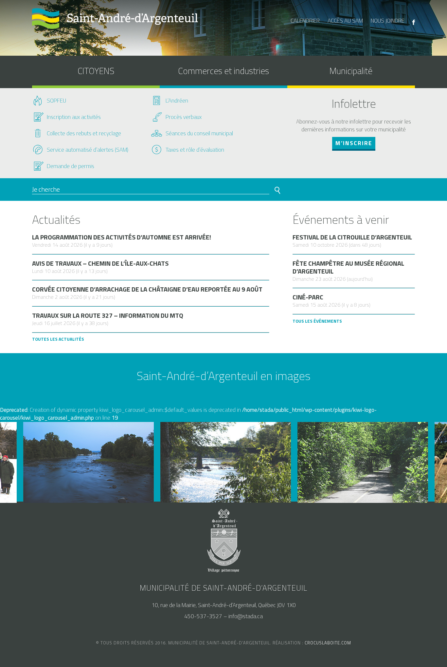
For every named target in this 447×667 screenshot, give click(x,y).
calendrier (305, 20)
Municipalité (351, 70)
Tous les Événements (317, 321)
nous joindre (387, 20)
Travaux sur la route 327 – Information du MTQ (107, 315)
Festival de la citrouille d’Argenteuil (352, 237)
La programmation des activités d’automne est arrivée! (121, 237)
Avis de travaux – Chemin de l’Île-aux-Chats (100, 263)
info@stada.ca (245, 616)
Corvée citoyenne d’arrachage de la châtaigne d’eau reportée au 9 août (147, 289)
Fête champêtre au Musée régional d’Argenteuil (348, 267)
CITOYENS (96, 70)
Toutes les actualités (58, 339)
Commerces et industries (223, 70)
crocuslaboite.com (328, 642)
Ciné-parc (308, 297)
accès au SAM (345, 20)
